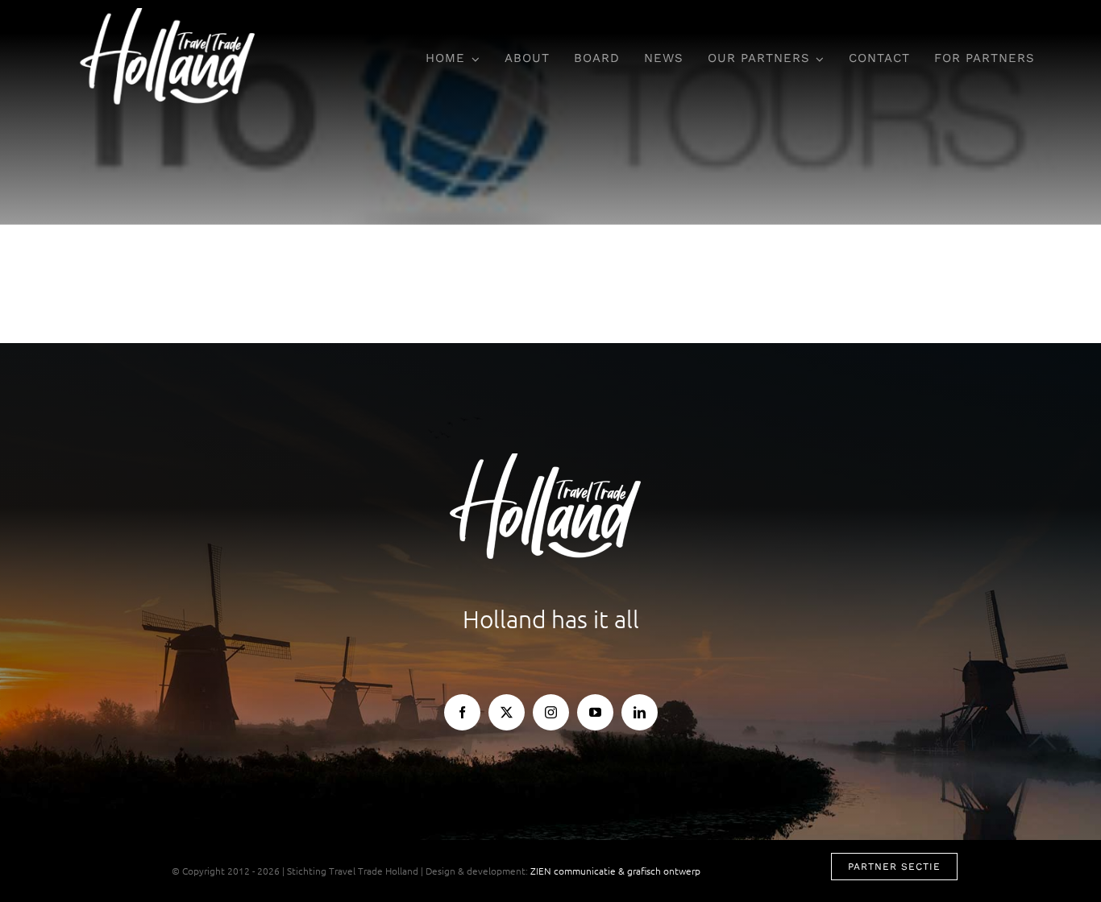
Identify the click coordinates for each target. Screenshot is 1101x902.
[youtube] (595, 712)
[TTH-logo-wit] (173, 14)
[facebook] (462, 712)
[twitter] (506, 712)
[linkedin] (639, 712)
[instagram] (551, 712)
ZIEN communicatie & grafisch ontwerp (615, 870)
